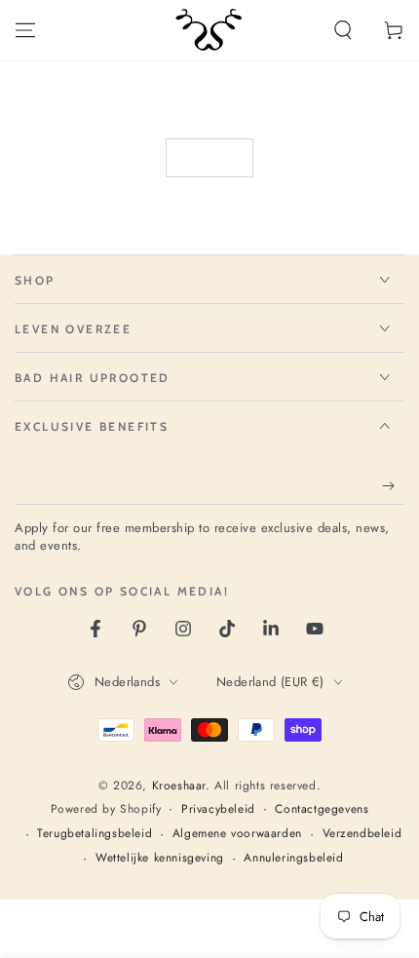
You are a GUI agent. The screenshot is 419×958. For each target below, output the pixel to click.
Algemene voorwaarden (237, 833)
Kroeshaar (179, 785)
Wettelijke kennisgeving (159, 858)
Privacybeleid (218, 809)
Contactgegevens (321, 809)
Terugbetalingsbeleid (94, 833)
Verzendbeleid (362, 833)
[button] (343, 30)
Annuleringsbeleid (293, 858)
